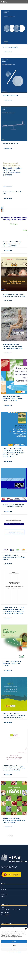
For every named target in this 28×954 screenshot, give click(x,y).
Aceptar (14, 941)
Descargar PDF (8, 826)
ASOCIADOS (3, 889)
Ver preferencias (14, 949)
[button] (26, 929)
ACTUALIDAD (3, 896)
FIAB (1, 887)
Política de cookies (10, 952)
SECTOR (2, 891)
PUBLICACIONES (4, 894)
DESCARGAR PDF (8, 51)
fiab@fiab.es (7, 914)
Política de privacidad (17, 952)
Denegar (14, 945)
